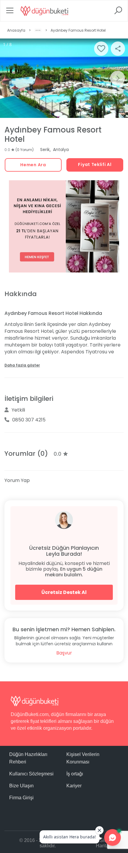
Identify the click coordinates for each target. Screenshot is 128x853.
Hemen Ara (33, 165)
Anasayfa (16, 30)
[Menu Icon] (10, 12)
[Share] (118, 48)
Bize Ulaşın (21, 785)
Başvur (64, 652)
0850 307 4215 (29, 419)
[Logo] (44, 11)
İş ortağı (74, 773)
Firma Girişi (21, 797)
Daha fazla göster (22, 365)
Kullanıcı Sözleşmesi (31, 773)
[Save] (101, 48)
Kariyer (74, 785)
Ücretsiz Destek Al (64, 592)
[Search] (118, 12)
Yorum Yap (17, 480)
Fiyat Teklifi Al (94, 164)
